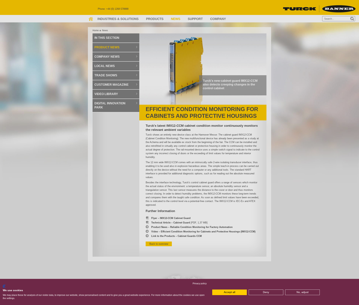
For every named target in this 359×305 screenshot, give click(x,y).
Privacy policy (200, 283)
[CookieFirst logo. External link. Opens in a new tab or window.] (4, 286)
